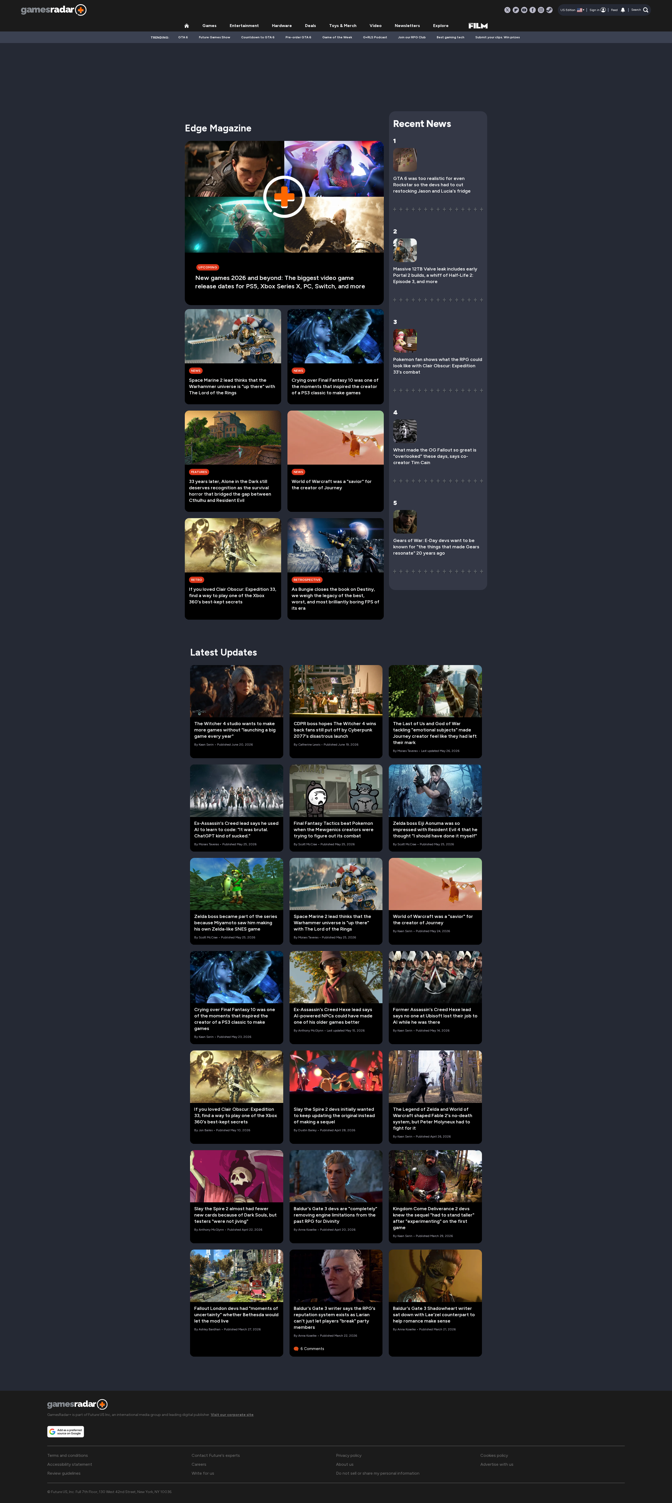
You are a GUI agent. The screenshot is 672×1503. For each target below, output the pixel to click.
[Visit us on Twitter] (507, 10)
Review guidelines (64, 1473)
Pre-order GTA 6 (298, 37)
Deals (310, 25)
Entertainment (244, 25)
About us (345, 1464)
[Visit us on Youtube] (524, 10)
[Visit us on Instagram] (541, 10)
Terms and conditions (67, 1455)
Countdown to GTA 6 (258, 37)
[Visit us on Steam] (549, 10)
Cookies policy (494, 1455)
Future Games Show (214, 37)
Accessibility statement (69, 1464)
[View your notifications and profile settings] (623, 10)
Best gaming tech (450, 37)
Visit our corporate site (232, 1414)
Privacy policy (348, 1455)
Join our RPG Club (412, 37)
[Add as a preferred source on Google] (65, 1431)
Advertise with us (496, 1464)
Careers (199, 1464)
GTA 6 (183, 37)
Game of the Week (337, 37)
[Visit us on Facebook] (532, 10)
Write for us (203, 1473)
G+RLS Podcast (375, 37)
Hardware (282, 25)
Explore (441, 25)
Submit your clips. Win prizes (497, 37)
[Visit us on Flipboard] (516, 10)
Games (209, 25)
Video (376, 25)
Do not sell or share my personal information (377, 1473)
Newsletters (407, 25)
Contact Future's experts (216, 1455)
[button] (640, 10)
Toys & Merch (342, 25)
